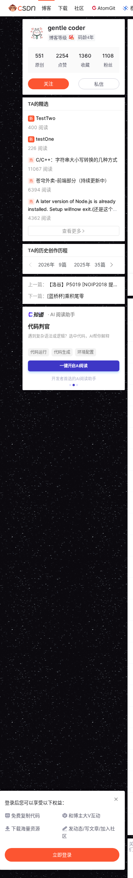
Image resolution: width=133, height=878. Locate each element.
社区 (79, 8)
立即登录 (62, 855)
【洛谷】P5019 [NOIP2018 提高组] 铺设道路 (82, 284)
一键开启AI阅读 (74, 365)
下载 (63, 8)
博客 (46, 8)
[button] (30, 264)
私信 (99, 84)
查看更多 (71, 231)
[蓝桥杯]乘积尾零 (65, 296)
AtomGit (106, 8)
